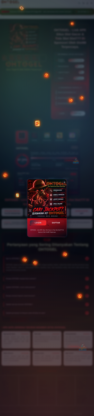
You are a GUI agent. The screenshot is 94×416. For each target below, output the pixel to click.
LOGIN (38, 223)
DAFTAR (56, 223)
